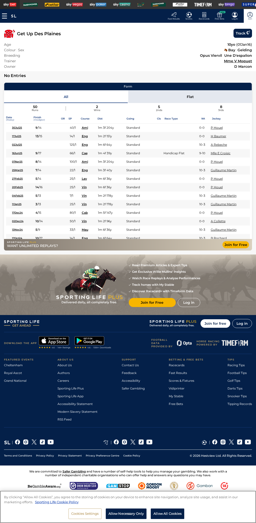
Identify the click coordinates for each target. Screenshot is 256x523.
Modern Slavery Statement (78, 412)
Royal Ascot (13, 373)
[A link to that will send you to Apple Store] (54, 343)
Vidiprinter (176, 388)
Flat (190, 96)
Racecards (176, 365)
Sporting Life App (71, 396)
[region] (128, 507)
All (66, 96)
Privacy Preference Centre (102, 455)
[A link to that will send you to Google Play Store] (92, 343)
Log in (242, 323)
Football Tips (237, 373)
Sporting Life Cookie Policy (56, 502)
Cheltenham (13, 365)
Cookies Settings (85, 514)
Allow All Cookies (168, 514)
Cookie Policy (131, 455)
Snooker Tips (237, 396)
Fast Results (178, 373)
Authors (64, 373)
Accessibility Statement (75, 404)
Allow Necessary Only (126, 514)
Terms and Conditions (18, 455)
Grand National (15, 380)
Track (241, 33)
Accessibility (131, 380)
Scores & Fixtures (181, 380)
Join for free (215, 323)
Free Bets (176, 404)
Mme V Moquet (238, 61)
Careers (63, 380)
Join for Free (235, 244)
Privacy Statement (70, 455)
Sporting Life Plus (71, 388)
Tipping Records (240, 404)
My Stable (176, 396)
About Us (65, 365)
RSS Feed (65, 419)
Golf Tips (234, 380)
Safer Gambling (133, 388)
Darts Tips (235, 388)
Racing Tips (236, 365)
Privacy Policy (45, 455)
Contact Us (130, 365)
